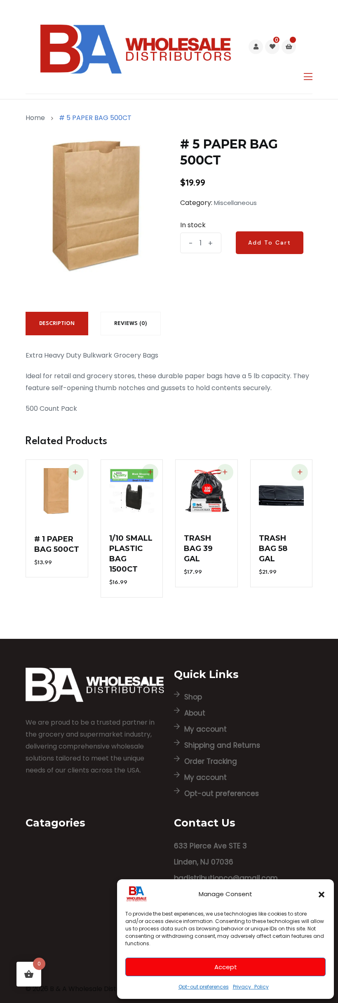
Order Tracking (210, 761)
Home (37, 117)
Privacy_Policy (251, 986)
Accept (225, 967)
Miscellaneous (235, 202)
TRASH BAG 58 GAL (273, 548)
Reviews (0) (130, 323)
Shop (193, 697)
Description (57, 323)
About (194, 713)
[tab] (57, 323)
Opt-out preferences (203, 986)
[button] (321, 894)
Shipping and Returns (222, 745)
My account (205, 729)
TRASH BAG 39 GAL (198, 548)
